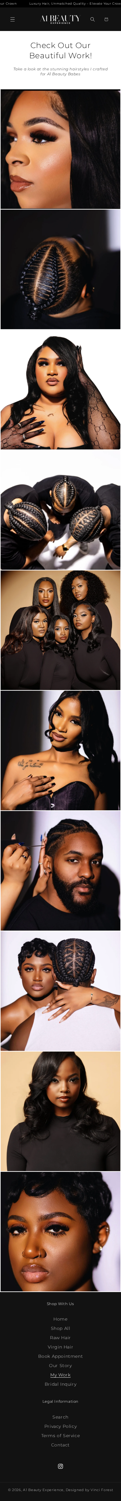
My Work (60, 1375)
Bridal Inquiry (60, 1384)
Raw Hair (60, 1337)
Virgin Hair (61, 1347)
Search (60, 1417)
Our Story (60, 1365)
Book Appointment (60, 1356)
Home (60, 1319)
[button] (12, 19)
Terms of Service (60, 1435)
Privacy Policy (60, 1426)
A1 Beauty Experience (43, 1490)
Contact (60, 1445)
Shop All (60, 1328)
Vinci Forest (102, 1490)
